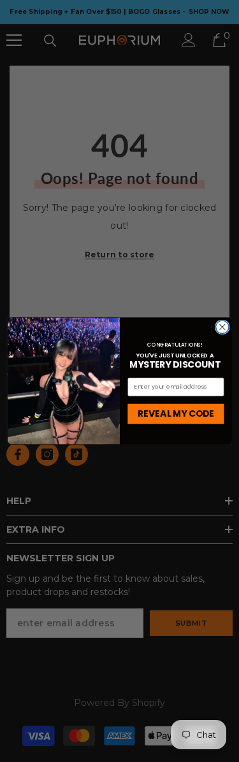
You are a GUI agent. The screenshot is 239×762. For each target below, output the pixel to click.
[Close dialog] (222, 327)
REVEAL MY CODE (176, 414)
